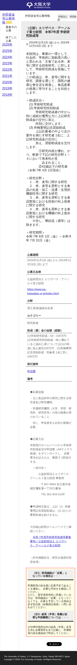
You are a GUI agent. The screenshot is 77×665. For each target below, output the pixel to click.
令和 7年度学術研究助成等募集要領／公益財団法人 (50, 541)
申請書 (31, 371)
